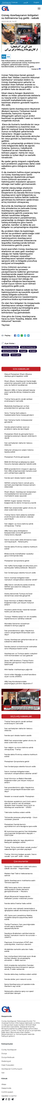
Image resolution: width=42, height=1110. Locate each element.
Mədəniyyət (6, 1061)
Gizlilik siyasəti (7, 1092)
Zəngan (23, 351)
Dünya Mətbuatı (8, 1057)
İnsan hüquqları (7, 1065)
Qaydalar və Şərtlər (9, 1096)
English (36, 2)
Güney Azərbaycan (10, 347)
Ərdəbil (33, 351)
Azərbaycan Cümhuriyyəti (11, 1069)
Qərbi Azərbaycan (28, 347)
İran (2, 1073)
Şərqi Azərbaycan (10, 351)
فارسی (25, 2)
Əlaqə (3, 1084)
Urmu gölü (16, 355)
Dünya (4, 1053)
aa (8, 56)
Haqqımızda (6, 1088)
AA (4, 56)
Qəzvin (5, 355)
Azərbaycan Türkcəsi (10, 2)
